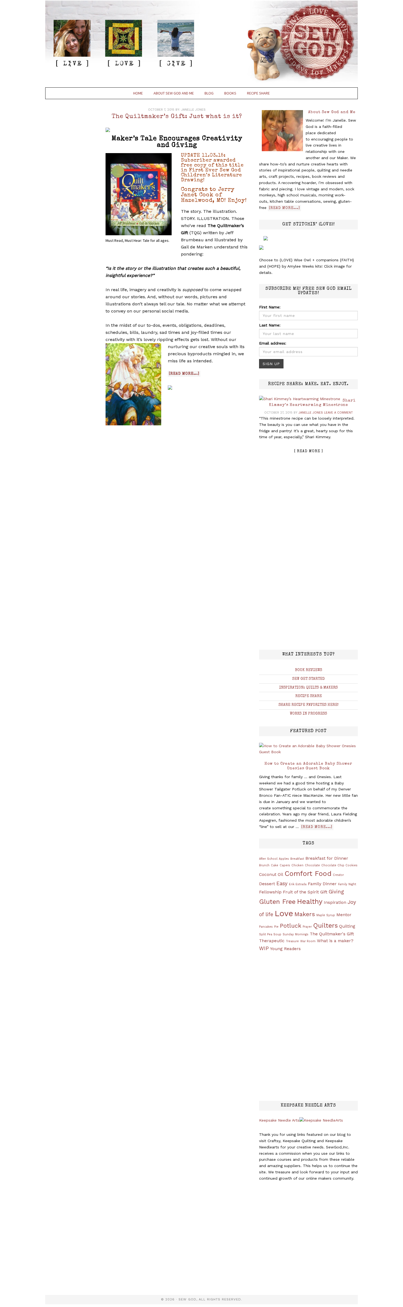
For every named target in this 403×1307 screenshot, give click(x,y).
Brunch (264, 865)
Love (284, 913)
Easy (282, 884)
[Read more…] (184, 374)
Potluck (290, 925)
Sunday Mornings (295, 934)
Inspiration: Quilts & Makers (308, 688)
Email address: (272, 343)
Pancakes (266, 926)
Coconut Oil (271, 874)
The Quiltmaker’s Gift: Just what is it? (177, 117)
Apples (284, 859)
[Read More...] (284, 208)
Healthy (309, 901)
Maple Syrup (325, 915)
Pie (276, 926)
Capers (285, 865)
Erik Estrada (297, 884)
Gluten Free (277, 901)
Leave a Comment (338, 412)
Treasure (292, 941)
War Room (308, 941)
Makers (304, 914)
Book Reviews (308, 670)
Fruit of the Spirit (301, 892)
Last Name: (269, 325)
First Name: (269, 307)
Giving (336, 892)
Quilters (325, 925)
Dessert (267, 883)
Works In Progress (308, 714)
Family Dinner (322, 883)
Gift (323, 892)
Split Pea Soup (270, 934)
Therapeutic (272, 940)
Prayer (307, 926)
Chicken (297, 865)
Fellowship (270, 892)
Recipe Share (308, 696)
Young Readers (285, 948)
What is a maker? (335, 940)
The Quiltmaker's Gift (332, 933)
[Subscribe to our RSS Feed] (109, 131)
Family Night (347, 884)
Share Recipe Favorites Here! (309, 705)
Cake (274, 865)
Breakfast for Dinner (326, 858)
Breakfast (297, 859)
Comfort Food (308, 873)
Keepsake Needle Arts (279, 1120)
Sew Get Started (308, 679)
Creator (338, 875)
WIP (264, 948)
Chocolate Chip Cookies (339, 865)
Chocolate (312, 865)
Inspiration (335, 902)
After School (268, 859)
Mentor (343, 914)
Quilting (347, 926)
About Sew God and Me (332, 112)
